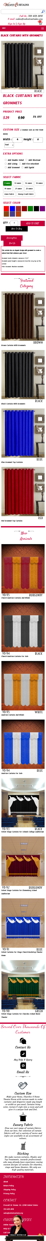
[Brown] (18, 208)
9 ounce (7, 183)
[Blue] (12, 208)
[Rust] (18, 214)
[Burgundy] (24, 208)
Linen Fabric (9, 194)
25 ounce (29, 189)
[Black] (36, 208)
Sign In (11, 23)
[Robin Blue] (12, 214)
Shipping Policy (9, 1190)
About (5, 1182)
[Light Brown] (6, 214)
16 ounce (39, 183)
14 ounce (28, 183)
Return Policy (8, 1186)
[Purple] (42, 208)
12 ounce (17, 183)
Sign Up (21, 23)
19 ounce (7, 189)
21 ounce (18, 189)
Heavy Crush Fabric (26, 194)
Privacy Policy (9, 1194)
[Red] (6, 208)
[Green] (30, 208)
